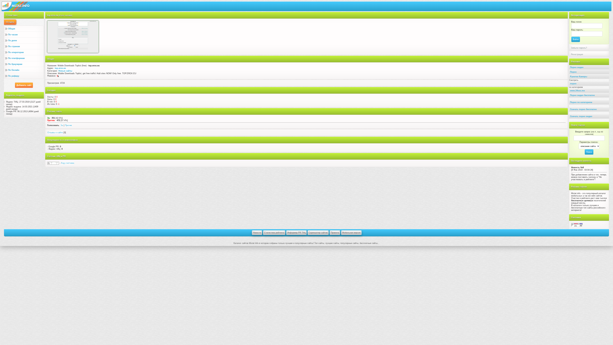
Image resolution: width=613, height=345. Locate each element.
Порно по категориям (581, 102)
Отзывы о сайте (55, 132)
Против (68, 125)
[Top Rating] (577, 224)
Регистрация (577, 54)
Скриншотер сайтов (318, 232)
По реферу (13, 76)
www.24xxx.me (577, 90)
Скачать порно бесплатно (583, 109)
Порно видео (576, 67)
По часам (13, 34)
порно (573, 83)
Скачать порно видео (581, 116)
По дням (12, 40)
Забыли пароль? (579, 48)
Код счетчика (67, 163)
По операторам (16, 52)
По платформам (16, 58)
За (62, 125)
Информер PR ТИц (296, 232)
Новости (257, 232)
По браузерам (15, 64)
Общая (11, 28)
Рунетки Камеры (578, 76)
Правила (335, 232)
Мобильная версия (351, 232)
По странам (14, 46)
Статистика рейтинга (274, 232)
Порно (573, 72)
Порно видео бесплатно (582, 95)
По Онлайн (13, 70)
